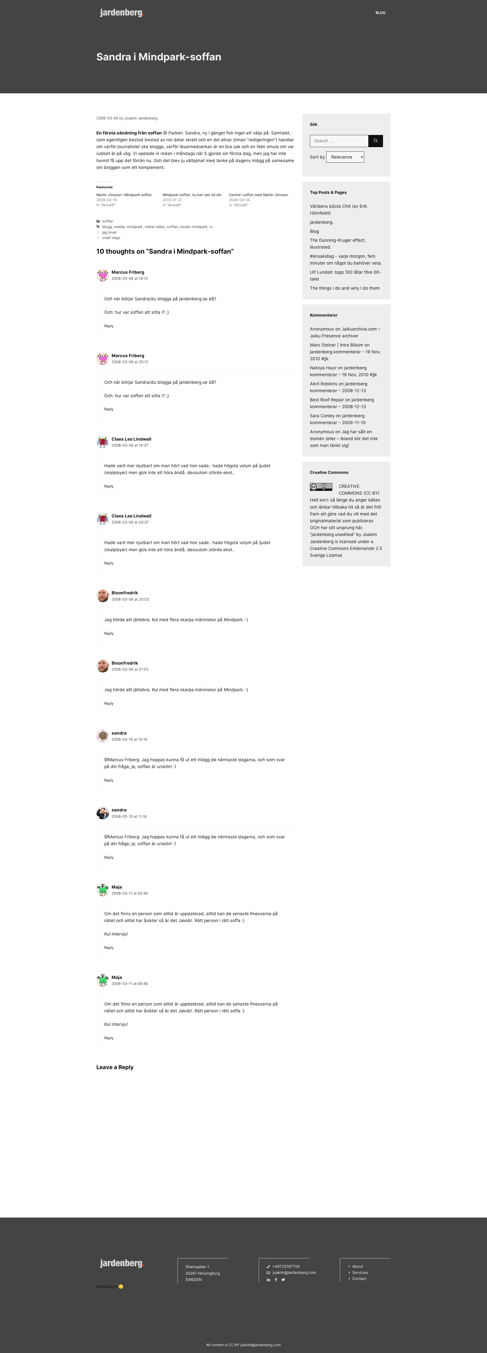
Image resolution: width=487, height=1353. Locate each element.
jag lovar (109, 232)
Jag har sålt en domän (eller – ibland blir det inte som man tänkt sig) (344, 438)
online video (155, 226)
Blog (381, 12)
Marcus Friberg (128, 272)
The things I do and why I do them (345, 288)
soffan (107, 221)
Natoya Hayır (323, 367)
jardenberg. (322, 222)
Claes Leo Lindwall (131, 439)
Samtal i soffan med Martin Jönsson (258, 195)
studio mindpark (193, 226)
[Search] (376, 141)
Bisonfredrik (125, 592)
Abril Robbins (323, 383)
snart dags (111, 237)
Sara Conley (322, 415)
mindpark (135, 226)
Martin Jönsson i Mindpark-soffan (124, 195)
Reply (109, 326)
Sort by (318, 157)
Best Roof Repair (327, 399)
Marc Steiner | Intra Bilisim (336, 345)
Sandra (192, 132)
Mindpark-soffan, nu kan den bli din (192, 195)
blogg (107, 226)
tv (211, 226)
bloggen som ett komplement (134, 167)
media (119, 226)
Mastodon (106, 1286)
